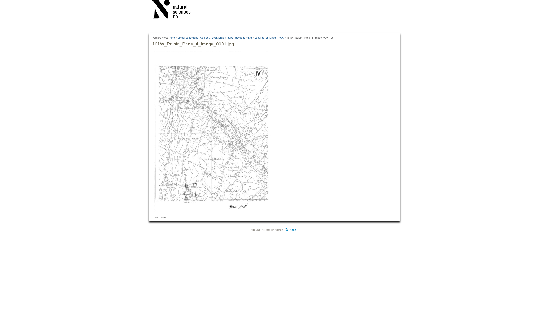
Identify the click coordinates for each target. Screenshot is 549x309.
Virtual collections (188, 37)
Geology (205, 37)
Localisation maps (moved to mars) (232, 37)
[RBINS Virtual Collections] (174, 10)
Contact (279, 229)
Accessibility (268, 229)
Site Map (255, 229)
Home (172, 37)
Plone (291, 229)
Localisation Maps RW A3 (270, 37)
